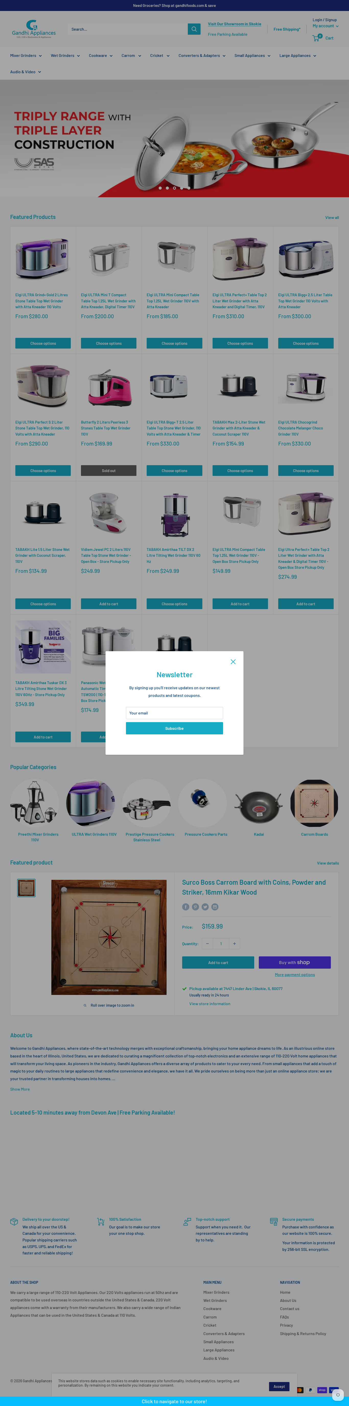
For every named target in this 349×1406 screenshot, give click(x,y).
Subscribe (174, 728)
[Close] (233, 661)
